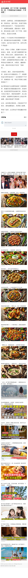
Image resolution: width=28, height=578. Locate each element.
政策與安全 (7, 565)
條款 (10, 565)
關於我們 (2, 565)
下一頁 (14, 134)
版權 (14, 565)
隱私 (12, 565)
